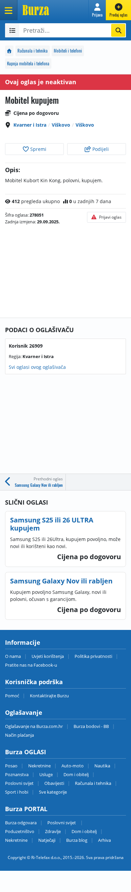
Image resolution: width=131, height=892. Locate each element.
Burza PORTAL (26, 809)
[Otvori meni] (8, 10)
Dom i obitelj (76, 774)
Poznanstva (17, 774)
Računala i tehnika (32, 50)
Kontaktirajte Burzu (49, 696)
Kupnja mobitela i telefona (28, 63)
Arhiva (104, 840)
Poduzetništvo (19, 831)
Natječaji (46, 840)
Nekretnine (39, 766)
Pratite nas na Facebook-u (31, 665)
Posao (11, 766)
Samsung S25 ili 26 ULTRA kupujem (51, 524)
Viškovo (61, 125)
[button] (97, 10)
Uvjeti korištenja (48, 656)
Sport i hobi (16, 792)
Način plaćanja (19, 735)
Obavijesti (54, 783)
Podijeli (100, 149)
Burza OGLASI (25, 752)
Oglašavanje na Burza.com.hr (34, 726)
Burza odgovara (21, 823)
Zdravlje (53, 831)
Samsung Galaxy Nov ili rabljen (61, 580)
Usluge (46, 774)
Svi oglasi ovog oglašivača (37, 367)
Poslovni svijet (19, 783)
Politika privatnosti (93, 656)
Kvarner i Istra (29, 125)
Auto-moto (72, 766)
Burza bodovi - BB (91, 726)
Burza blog (76, 840)
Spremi (37, 149)
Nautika (102, 766)
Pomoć (12, 696)
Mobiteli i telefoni (68, 50)
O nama (13, 656)
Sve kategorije (53, 792)
